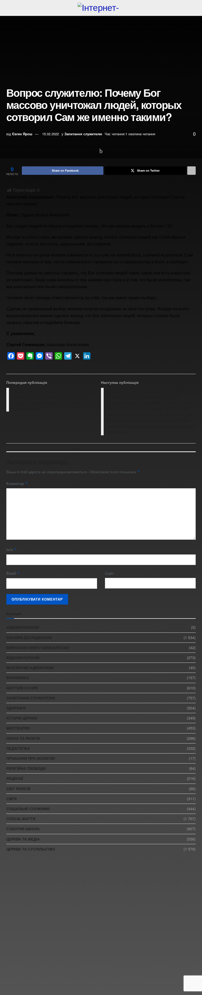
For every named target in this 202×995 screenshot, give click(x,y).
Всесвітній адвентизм (29, 667)
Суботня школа (23, 828)
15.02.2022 (50, 133)
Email (13, 573)
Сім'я (11, 798)
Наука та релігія (23, 738)
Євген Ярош (22, 133)
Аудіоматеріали (22, 627)
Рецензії (14, 778)
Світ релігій (18, 788)
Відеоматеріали (22, 657)
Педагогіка (18, 748)
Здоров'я (16, 708)
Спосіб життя (20, 818)
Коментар (17, 483)
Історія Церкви (21, 718)
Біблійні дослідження (29, 637)
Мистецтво (18, 728)
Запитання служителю (83, 133)
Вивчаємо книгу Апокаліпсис (37, 647)
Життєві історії (22, 687)
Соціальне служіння (27, 808)
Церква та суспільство (30, 849)
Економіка (17, 677)
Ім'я (11, 549)
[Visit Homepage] (101, 8)
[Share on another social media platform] (191, 170)
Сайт (109, 573)
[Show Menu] (8, 8)
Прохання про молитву (30, 758)
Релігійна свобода (26, 768)
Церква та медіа (23, 839)
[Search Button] (193, 8)
